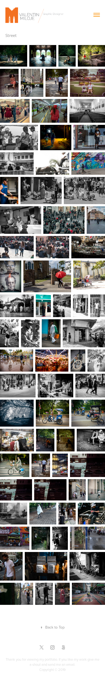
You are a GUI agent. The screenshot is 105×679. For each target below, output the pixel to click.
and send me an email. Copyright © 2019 (57, 667)
